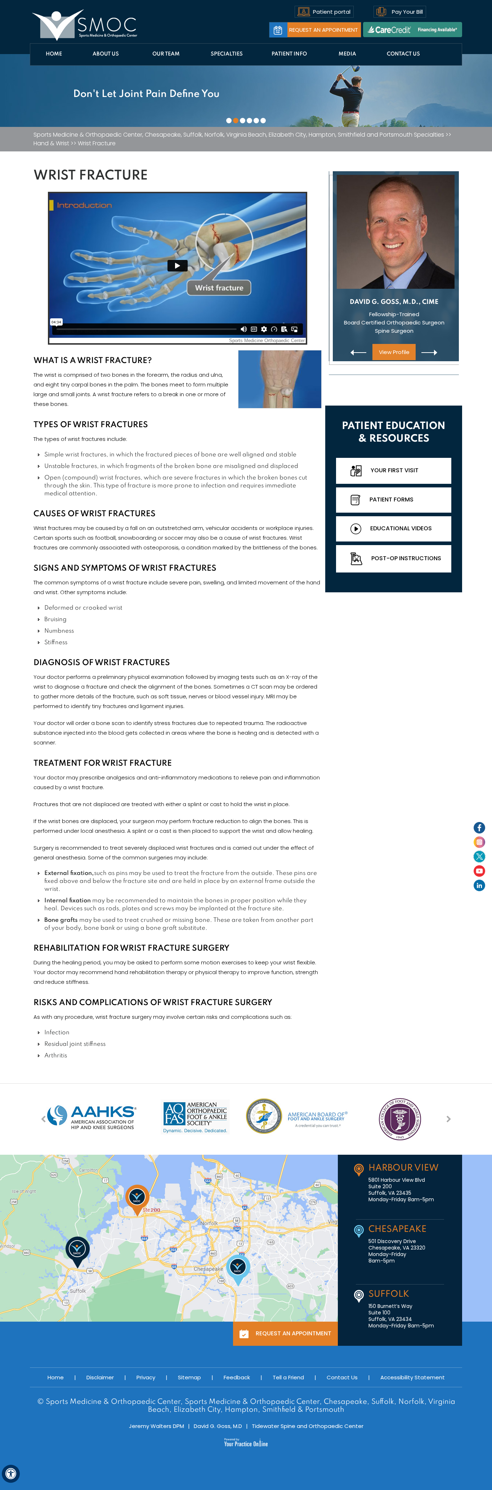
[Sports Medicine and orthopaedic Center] (85, 25)
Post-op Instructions (406, 558)
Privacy (146, 1377)
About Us (106, 54)
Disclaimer (100, 1377)
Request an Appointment (323, 30)
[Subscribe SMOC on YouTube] (479, 871)
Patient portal (331, 12)
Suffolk (388, 1294)
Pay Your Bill (407, 12)
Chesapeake (397, 1229)
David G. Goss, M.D (218, 1426)
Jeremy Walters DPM (156, 1426)
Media (347, 54)
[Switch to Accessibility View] (11, 1474)
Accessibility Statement (412, 1377)
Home (54, 54)
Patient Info (289, 54)
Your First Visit (395, 470)
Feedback (237, 1377)
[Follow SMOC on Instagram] (479, 842)
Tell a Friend (288, 1377)
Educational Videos (401, 528)
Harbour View (403, 1168)
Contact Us (403, 54)
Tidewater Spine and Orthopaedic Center (307, 1426)
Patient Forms (391, 499)
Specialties (227, 54)
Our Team (166, 54)
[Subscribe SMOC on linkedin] (479, 885)
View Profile (394, 352)
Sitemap (189, 1377)
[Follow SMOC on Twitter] (479, 856)
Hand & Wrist (51, 143)
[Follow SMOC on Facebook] (479, 828)
